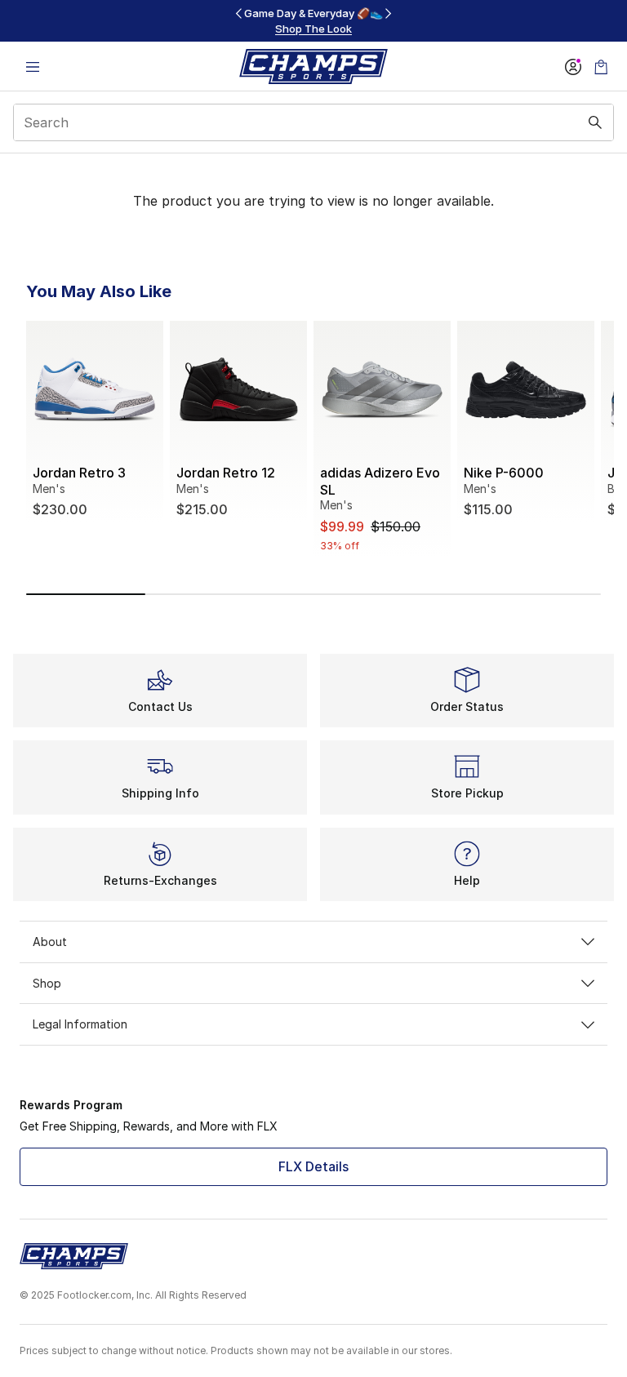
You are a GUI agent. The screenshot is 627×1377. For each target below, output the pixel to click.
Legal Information (80, 1024)
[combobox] (313, 122)
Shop (47, 983)
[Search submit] (595, 122)
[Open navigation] (33, 66)
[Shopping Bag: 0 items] (600, 66)
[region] (313, 20)
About (50, 941)
